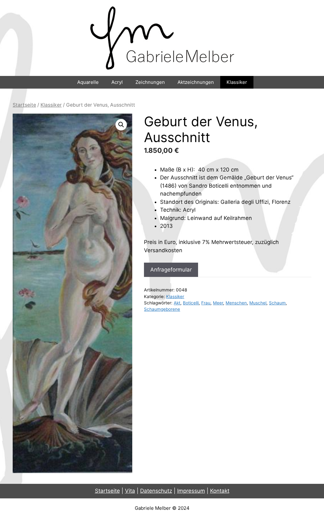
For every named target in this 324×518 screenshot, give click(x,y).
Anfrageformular (171, 269)
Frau (205, 302)
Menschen (236, 302)
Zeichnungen (150, 82)
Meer (218, 302)
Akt (177, 302)
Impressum (191, 491)
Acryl (117, 82)
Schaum (277, 302)
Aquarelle (88, 82)
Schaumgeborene (162, 309)
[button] (121, 124)
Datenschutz (156, 491)
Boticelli (191, 302)
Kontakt (219, 491)
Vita (130, 491)
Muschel (257, 302)
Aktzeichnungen (196, 82)
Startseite (24, 105)
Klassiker (237, 82)
